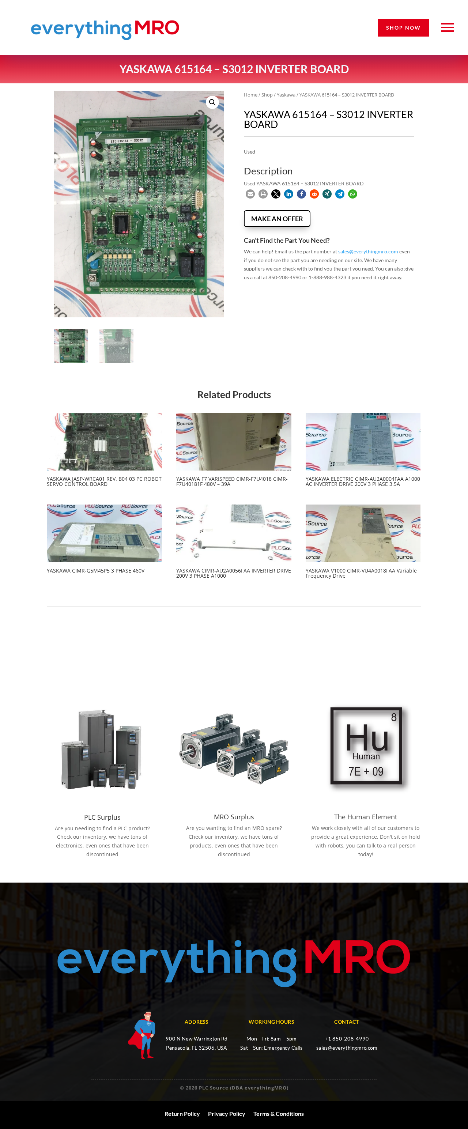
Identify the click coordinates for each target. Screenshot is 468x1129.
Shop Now (403, 27)
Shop (267, 94)
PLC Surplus (102, 817)
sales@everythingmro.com (368, 251)
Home (250, 94)
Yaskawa (286, 94)
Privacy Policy (226, 1113)
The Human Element (365, 816)
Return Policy (182, 1113)
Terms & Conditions (278, 1113)
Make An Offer (277, 219)
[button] (212, 102)
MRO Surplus (234, 816)
